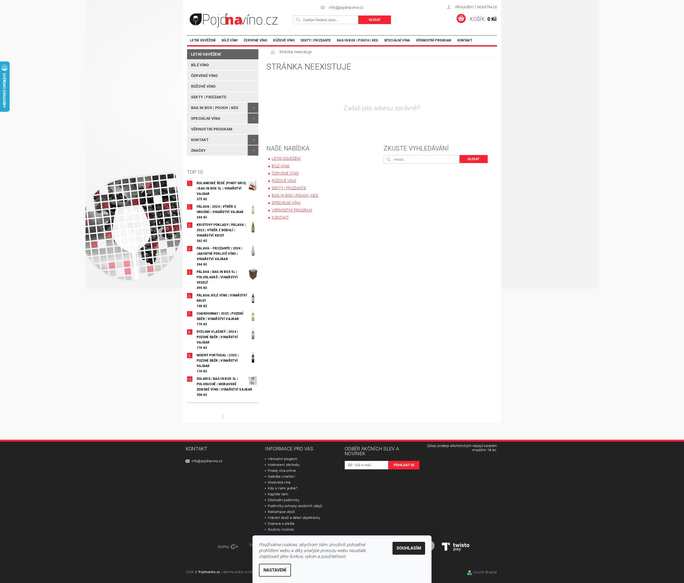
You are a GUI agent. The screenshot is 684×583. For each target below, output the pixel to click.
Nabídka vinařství (281, 476)
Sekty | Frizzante (316, 40)
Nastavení (274, 570)
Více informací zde (366, 556)
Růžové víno (284, 40)
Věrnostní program (433, 40)
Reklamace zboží (281, 512)
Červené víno (255, 40)
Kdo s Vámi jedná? (282, 488)
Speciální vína (397, 40)
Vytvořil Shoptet (485, 572)
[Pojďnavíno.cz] (239, 20)
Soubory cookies (281, 529)
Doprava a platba (281, 524)
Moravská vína (279, 482)
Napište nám (278, 494)
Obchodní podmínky (283, 500)
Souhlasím (409, 548)
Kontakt (464, 40)
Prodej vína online (282, 471)
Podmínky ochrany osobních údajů (295, 506)
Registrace (487, 7)
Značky (198, 150)
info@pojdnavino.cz (207, 461)
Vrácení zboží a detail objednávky (294, 518)
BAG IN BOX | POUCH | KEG (357, 40)
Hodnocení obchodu (283, 465)
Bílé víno (230, 40)
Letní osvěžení (203, 40)
